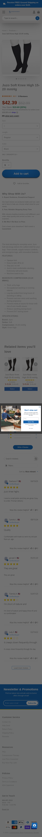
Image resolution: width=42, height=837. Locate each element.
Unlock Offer (31, 422)
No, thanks (31, 428)
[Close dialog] (39, 407)
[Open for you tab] (34, 825)
